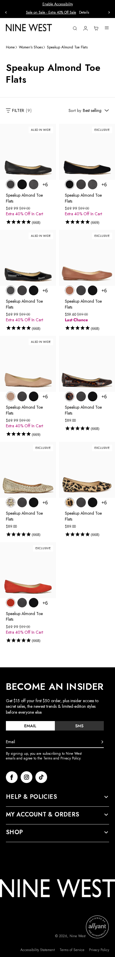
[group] (57, 12)
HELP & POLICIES (31, 797)
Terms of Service (72, 950)
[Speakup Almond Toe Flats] (10, 184)
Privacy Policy (99, 950)
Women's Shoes (31, 47)
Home (10, 47)
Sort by (74, 110)
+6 (45, 184)
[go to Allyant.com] (97, 927)
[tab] (30, 726)
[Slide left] (6, 12)
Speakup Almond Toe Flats (24, 198)
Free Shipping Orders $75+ (58, 12)
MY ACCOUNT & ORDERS (42, 814)
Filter (22, 110)
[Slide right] (109, 12)
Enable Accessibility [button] (57, 4)
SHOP (14, 832)
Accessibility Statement (37, 950)
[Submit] (102, 742)
